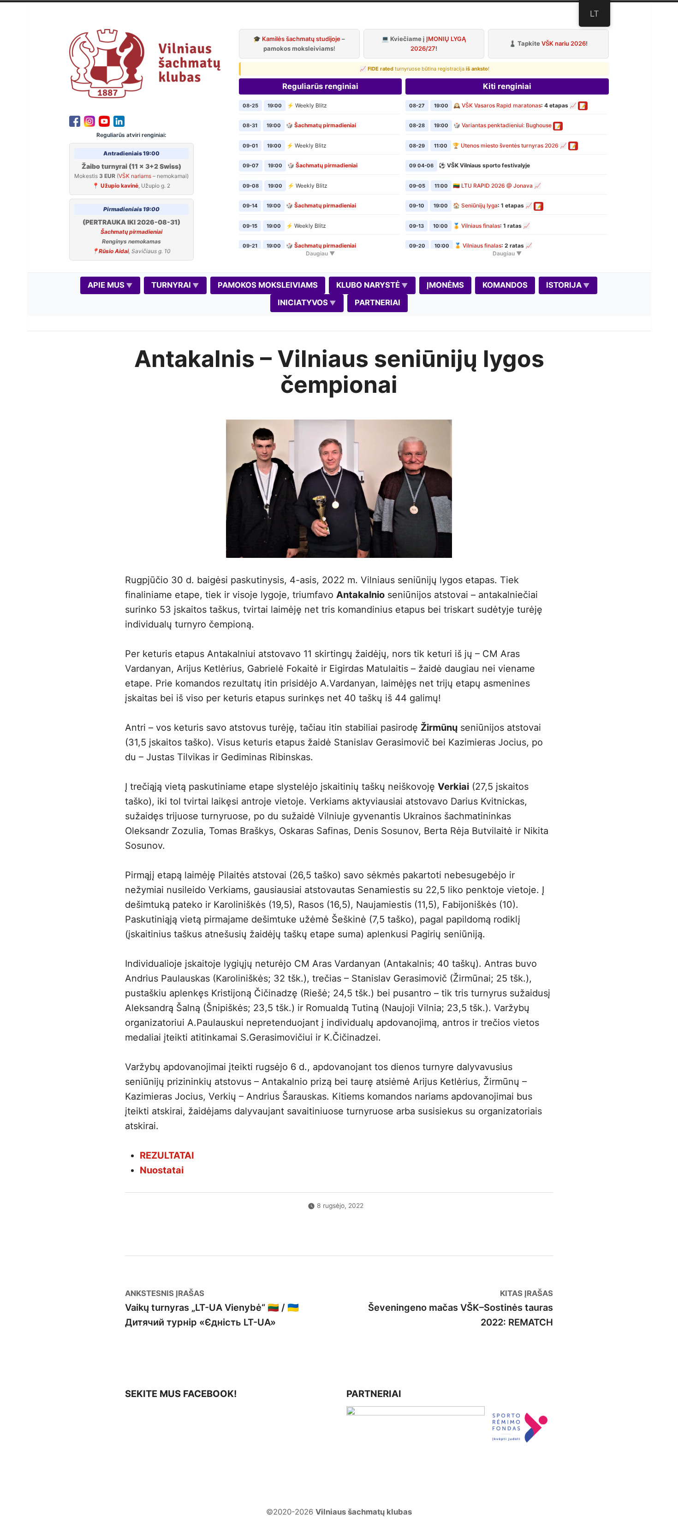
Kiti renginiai (507, 86)
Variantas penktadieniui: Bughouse (507, 125)
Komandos (505, 285)
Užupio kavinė (119, 185)
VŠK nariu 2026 (563, 43)
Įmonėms (445, 285)
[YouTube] (104, 120)
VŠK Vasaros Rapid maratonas (501, 105)
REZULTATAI (167, 1155)
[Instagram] (89, 120)
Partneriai (377, 302)
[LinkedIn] (119, 120)
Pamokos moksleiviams (268, 285)
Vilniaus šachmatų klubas (363, 1511)
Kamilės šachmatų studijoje (301, 38)
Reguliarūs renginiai (320, 86)
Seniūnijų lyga (479, 205)
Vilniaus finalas (480, 225)
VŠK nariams (135, 175)
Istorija (564, 285)
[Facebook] (74, 120)
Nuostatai (162, 1170)
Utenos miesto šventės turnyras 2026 (510, 145)
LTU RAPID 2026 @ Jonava (497, 185)
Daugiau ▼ (320, 253)
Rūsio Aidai (114, 251)
